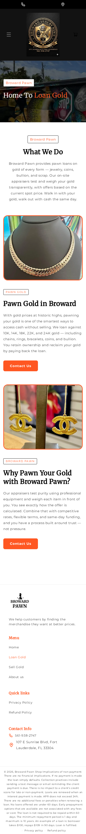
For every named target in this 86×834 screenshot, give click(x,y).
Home (14, 647)
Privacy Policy (20, 702)
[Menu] (9, 34)
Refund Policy (20, 712)
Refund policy (56, 830)
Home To (17, 95)
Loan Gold (17, 657)
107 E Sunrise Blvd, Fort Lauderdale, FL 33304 (36, 745)
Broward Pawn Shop (28, 771)
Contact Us (20, 366)
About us (16, 677)
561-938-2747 (25, 735)
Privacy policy (33, 830)
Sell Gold (16, 667)
